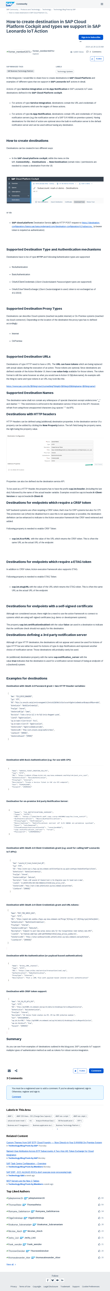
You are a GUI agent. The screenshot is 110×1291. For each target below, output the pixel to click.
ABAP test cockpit (61, 1116)
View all (10, 1264)
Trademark (65, 1286)
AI (30, 1121)
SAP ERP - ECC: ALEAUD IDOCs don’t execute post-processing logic (39, 1172)
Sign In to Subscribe (90, 37)
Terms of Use (24, 1286)
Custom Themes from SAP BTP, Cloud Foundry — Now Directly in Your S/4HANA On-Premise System (54, 1142)
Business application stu (42, 1125)
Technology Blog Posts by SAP (64, 10)
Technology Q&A (16, 1175)
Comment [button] (96, 1071)
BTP (79, 1121)
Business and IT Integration (18, 1125)
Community (21, 4)
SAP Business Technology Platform (20, 71)
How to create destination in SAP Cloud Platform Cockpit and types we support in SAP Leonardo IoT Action (53, 26)
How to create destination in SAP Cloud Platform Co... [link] (28, 13)
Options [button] (80, 42)
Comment (16, 1097)
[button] (92, 58)
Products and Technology (30, 10)
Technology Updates (65, 72)
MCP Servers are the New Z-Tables (22, 1181)
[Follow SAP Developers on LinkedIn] (62, 1280)
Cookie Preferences (91, 1286)
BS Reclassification (65, 1121)
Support (76, 1286)
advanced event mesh (16, 1121)
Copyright (37, 1286)
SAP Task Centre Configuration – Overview (26, 1163)
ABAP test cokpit (79, 1116)
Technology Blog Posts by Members (25, 1167)
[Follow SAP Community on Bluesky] (53, 1280)
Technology (46, 10)
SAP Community (12, 10)
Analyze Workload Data (44, 1121)
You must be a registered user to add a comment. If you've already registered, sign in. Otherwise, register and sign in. (51, 1090)
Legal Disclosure (51, 1286)
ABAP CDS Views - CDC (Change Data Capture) (33, 1116)
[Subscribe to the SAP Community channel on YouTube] (57, 1280)
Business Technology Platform (67, 1125)
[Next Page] (57, 1129)
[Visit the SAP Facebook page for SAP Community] (48, 1280)
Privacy (14, 1286)
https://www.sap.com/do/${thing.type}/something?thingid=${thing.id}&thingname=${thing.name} (50, 386)
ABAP (9, 1116)
